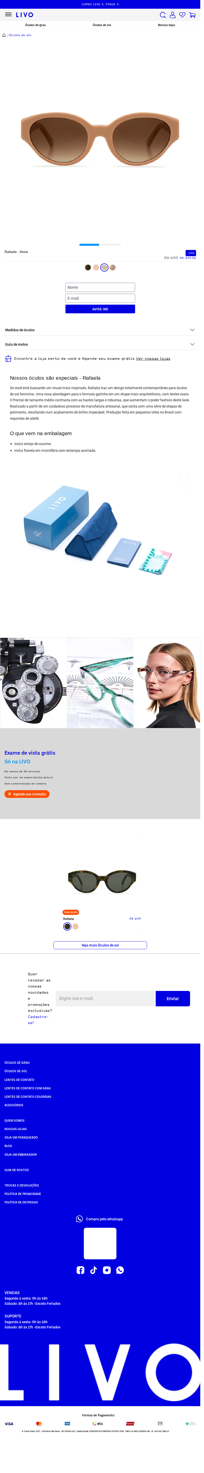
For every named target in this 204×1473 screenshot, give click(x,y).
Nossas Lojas (15, 1127)
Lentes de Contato (19, 1078)
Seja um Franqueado (21, 1136)
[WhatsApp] (120, 1269)
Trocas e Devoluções (21, 1184)
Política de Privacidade (22, 1192)
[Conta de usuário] (173, 15)
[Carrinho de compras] (192, 15)
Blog (8, 1144)
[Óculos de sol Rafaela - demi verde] (100, 874)
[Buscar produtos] (163, 15)
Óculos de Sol (15, 1069)
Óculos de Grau (17, 1061)
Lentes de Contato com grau (27, 1087)
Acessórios (13, 1103)
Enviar (173, 997)
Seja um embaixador (20, 1153)
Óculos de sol (102, 25)
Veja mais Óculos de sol (100, 943)
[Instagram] (107, 1269)
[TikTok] (94, 1269)
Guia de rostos (16, 1168)
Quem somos (14, 1119)
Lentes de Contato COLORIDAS (27, 1095)
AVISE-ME (100, 309)
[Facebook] (80, 1269)
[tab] (89, 245)
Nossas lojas (166, 25)
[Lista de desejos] (182, 15)
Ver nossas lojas (153, 358)
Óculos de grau (35, 25)
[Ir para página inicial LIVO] (24, 15)
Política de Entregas (21, 1201)
